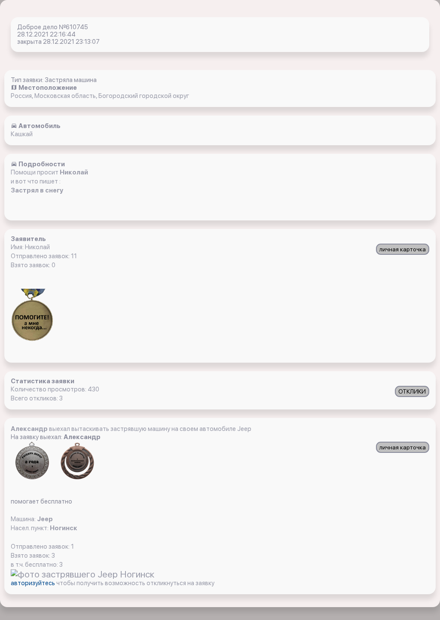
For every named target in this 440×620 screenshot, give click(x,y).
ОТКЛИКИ (412, 391)
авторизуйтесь (33, 583)
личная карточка (402, 249)
